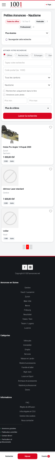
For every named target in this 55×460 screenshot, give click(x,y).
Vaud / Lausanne (27, 292)
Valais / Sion (27, 319)
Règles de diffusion (27, 407)
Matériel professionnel (27, 385)
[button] (4, 4)
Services (27, 354)
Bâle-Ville (27, 301)
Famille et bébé (27, 367)
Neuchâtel (27, 314)
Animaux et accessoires (27, 381)
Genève (27, 288)
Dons (50, 55)
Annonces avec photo (15, 95)
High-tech (27, 372)
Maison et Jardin (27, 359)
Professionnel (25, 27)
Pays (48, 4)
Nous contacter (27, 420)
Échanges (38, 55)
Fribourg (27, 310)
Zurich (27, 297)
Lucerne (27, 328)
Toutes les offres (13, 21)
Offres (9, 55)
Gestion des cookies (27, 416)
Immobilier (27, 345)
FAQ (27, 403)
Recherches (23, 55)
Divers (27, 390)
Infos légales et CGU (27, 411)
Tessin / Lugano (27, 323)
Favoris (45, 456)
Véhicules (27, 341)
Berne (27, 306)
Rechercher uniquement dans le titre (21, 91)
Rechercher (9, 456)
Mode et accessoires (27, 363)
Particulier (40, 21)
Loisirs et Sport (27, 376)
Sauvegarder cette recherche (19, 39)
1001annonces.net (32, 273)
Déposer (27, 456)
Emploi (27, 350)
